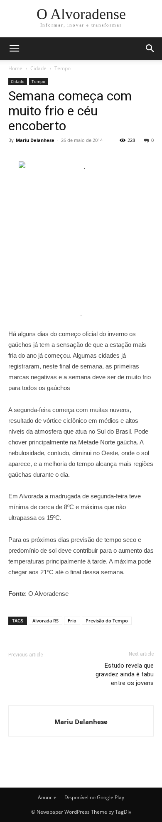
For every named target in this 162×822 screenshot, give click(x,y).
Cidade (38, 68)
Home (15, 68)
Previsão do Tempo (107, 620)
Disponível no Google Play (94, 797)
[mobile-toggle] (14, 48)
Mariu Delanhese (35, 140)
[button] (150, 48)
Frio (72, 620)
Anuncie (47, 797)
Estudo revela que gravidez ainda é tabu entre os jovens (125, 674)
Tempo (62, 68)
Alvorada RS (45, 620)
